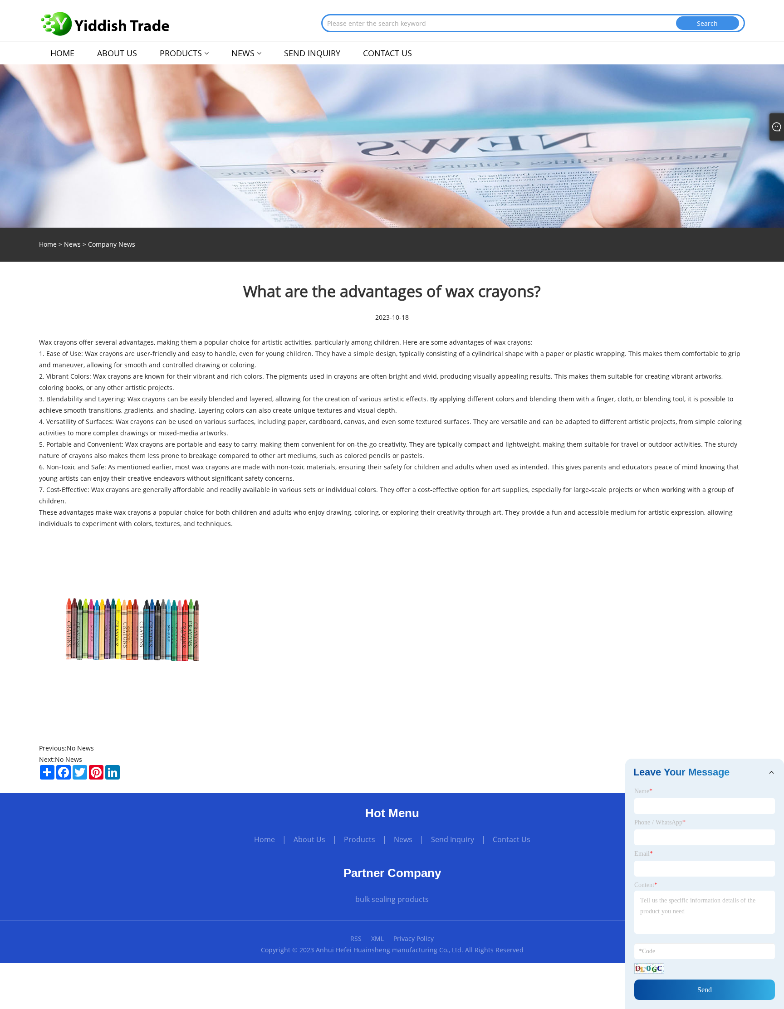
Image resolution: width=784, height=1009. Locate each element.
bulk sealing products (392, 899)
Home (264, 839)
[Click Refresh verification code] (649, 968)
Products (359, 839)
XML (377, 938)
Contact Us (511, 839)
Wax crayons (112, 376)
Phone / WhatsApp (660, 822)
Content (645, 885)
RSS (356, 938)
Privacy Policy (413, 938)
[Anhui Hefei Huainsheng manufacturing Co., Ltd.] (105, 23)
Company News (111, 244)
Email (643, 853)
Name (643, 791)
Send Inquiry (452, 839)
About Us (309, 839)
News (72, 244)
